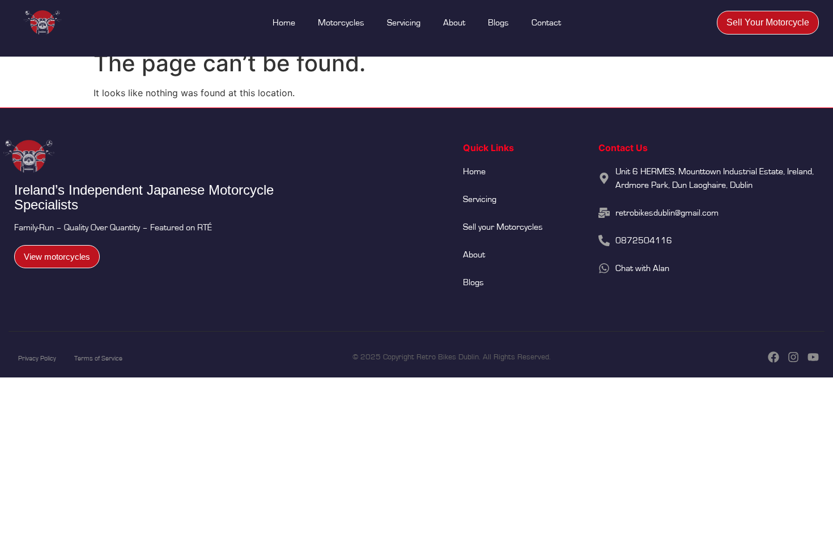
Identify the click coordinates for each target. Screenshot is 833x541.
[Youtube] (813, 357)
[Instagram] (793, 357)
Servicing (403, 22)
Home (284, 22)
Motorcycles (341, 22)
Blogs (498, 22)
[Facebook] (773, 357)
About (454, 22)
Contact (546, 22)
